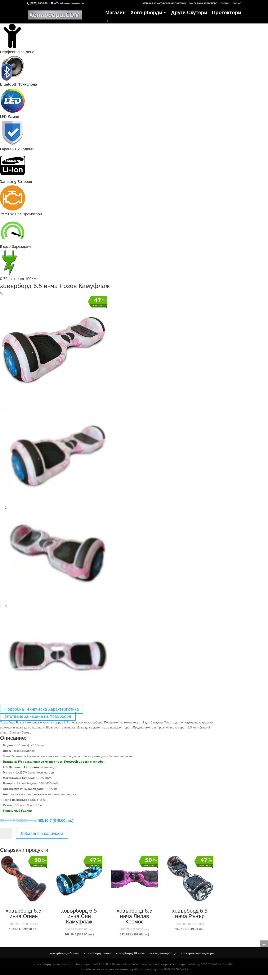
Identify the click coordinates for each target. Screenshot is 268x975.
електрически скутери (197, 953)
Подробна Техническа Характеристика (42, 709)
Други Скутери (189, 13)
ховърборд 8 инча (97, 953)
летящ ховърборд (162, 953)
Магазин (115, 13)
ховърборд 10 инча (130, 953)
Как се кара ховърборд (203, 3)
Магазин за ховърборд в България (164, 3)
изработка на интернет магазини (104, 969)
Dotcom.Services (176, 969)
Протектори (226, 13)
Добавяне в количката (42, 833)
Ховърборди (146, 13)
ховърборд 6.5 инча (64, 953)
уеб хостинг (140, 969)
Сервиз (224, 3)
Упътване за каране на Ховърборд (38, 716)
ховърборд (42, 964)
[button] (2, 293)
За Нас (237, 3)
